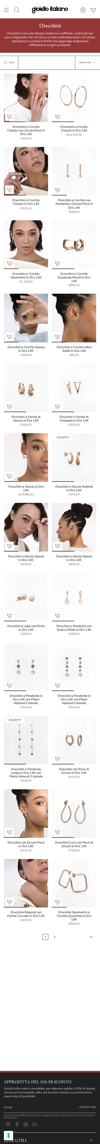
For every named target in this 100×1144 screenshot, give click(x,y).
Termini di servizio (85, 1115)
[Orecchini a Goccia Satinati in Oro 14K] (74, 457)
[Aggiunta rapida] (9, 116)
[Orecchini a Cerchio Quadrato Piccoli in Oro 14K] (74, 244)
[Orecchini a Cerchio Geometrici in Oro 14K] (26, 244)
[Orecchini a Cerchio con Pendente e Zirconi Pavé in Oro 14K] (74, 171)
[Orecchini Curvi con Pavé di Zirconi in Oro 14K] (74, 813)
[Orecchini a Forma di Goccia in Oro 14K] (26, 387)
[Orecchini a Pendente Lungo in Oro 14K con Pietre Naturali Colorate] (26, 740)
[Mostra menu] (6, 9)
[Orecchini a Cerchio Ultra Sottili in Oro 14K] (74, 318)
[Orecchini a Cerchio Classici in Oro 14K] (74, 98)
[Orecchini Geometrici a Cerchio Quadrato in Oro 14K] (74, 883)
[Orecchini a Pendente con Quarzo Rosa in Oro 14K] (74, 597)
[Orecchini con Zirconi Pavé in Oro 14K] (26, 813)
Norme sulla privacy (63, 1115)
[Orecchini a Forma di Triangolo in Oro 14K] (74, 387)
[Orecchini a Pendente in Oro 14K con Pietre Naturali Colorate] (26, 667)
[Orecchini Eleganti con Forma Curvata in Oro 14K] (26, 883)
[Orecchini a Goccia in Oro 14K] (26, 457)
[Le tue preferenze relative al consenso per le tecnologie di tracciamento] (8, 1135)
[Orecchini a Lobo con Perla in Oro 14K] (26, 597)
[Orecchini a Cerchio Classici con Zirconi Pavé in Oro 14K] (26, 98)
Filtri (11, 62)
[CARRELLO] (93, 9)
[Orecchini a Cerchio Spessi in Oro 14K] (26, 318)
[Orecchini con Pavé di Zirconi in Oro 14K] (74, 740)
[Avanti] (77, 937)
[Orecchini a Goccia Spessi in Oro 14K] (26, 527)
